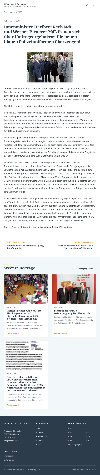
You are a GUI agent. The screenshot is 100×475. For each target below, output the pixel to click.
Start (6, 12)
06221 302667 (10, 437)
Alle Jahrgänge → (75, 444)
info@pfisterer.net (11, 441)
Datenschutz (9, 460)
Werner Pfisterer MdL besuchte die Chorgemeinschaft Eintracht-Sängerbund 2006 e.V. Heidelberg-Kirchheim (24, 314)
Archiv (12, 12)
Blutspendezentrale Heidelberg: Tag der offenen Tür (72, 312)
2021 (70, 436)
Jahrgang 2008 (86, 269)
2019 (70, 440)
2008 (20, 12)
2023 (70, 432)
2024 (87, 428)
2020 (87, 436)
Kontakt (39, 440)
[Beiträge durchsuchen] (87, 5)
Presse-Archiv (42, 436)
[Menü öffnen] (93, 5)
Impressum (8, 456)
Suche (38, 444)
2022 (87, 432)
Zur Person (40, 432)
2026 (70, 428)
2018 (87, 440)
